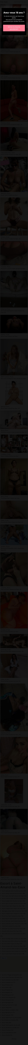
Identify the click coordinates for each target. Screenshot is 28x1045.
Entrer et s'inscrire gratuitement (14, 28)
